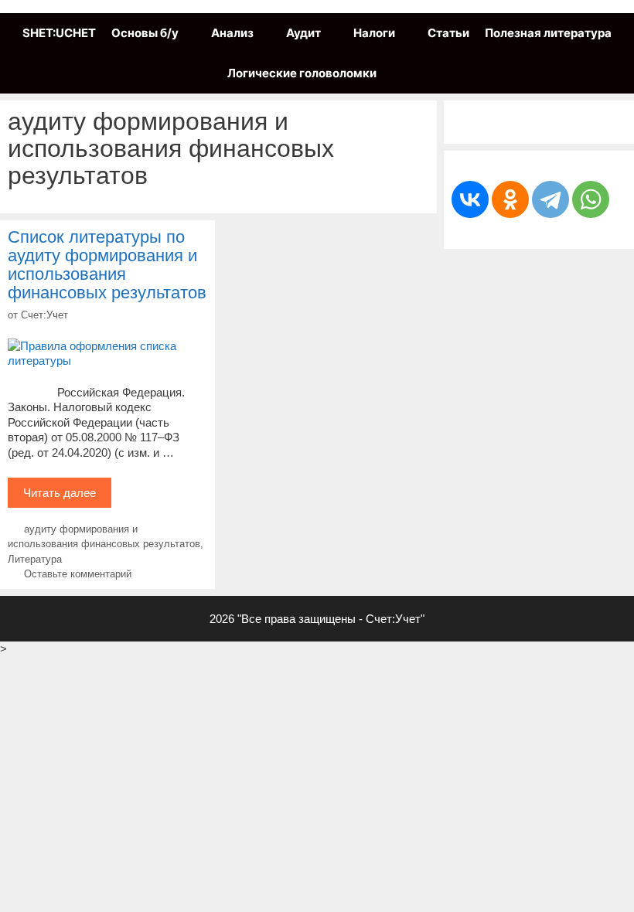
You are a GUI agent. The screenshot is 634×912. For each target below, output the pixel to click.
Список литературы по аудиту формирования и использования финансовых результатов (107, 265)
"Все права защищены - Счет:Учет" (330, 618)
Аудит (303, 33)
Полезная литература (548, 33)
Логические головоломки (302, 73)
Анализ (232, 33)
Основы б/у (145, 33)
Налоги (374, 33)
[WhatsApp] (590, 199)
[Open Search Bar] (399, 73)
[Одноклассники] (510, 199)
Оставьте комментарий (77, 574)
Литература (35, 559)
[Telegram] (550, 199)
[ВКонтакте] (470, 199)
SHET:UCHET (59, 33)
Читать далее (67, 497)
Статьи (448, 33)
